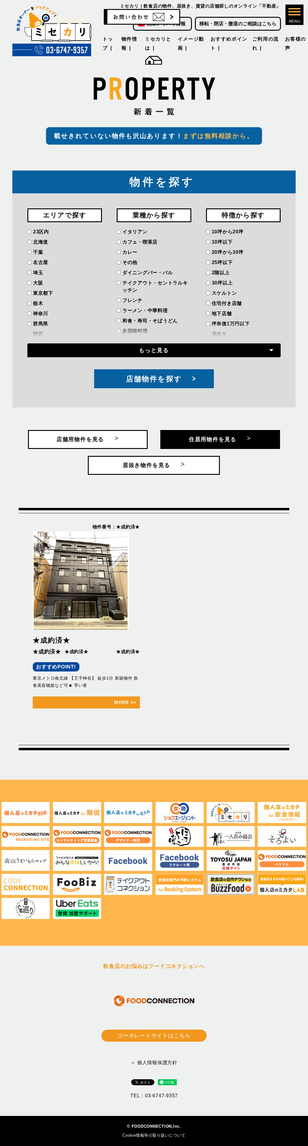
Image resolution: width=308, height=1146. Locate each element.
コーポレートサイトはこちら (154, 1036)
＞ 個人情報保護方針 (154, 1062)
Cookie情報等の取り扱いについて (154, 1135)
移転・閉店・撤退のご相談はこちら (237, 23)
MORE (125, 702)
